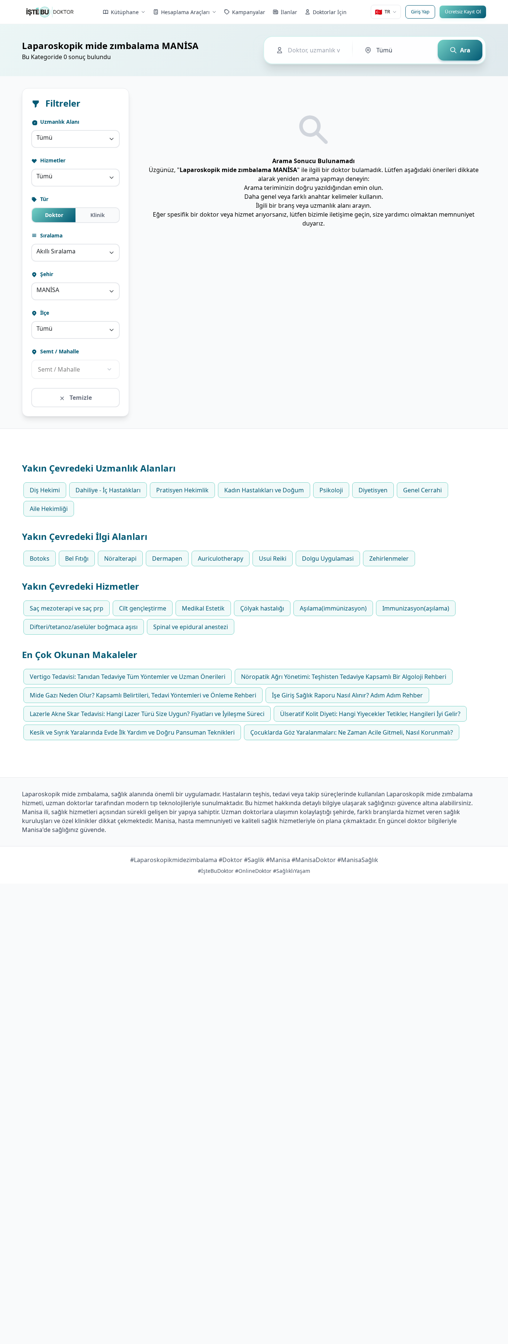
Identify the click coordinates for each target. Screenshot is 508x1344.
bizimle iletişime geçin (339, 214)
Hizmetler (52, 160)
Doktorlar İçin (330, 12)
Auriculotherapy (220, 558)
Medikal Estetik (203, 608)
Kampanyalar (248, 12)
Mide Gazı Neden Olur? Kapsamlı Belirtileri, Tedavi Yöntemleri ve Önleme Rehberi (143, 695)
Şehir (46, 274)
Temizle (80, 398)
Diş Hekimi (45, 490)
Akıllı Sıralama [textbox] (55, 251)
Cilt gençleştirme (142, 608)
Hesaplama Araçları (185, 12)
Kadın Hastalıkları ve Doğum (264, 490)
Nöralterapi (120, 558)
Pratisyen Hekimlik (182, 490)
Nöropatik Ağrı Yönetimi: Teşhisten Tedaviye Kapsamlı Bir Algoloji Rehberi (343, 677)
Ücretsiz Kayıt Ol (463, 11)
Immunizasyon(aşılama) (415, 608)
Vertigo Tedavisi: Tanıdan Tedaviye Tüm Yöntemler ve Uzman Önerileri (127, 677)
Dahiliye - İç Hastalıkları (108, 490)
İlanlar (289, 12)
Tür (43, 199)
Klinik (97, 214)
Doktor (54, 214)
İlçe (44, 312)
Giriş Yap (420, 11)
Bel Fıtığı (77, 558)
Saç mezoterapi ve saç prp (66, 608)
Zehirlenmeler (389, 558)
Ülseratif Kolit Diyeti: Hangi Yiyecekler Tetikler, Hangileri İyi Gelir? (370, 714)
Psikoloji (331, 490)
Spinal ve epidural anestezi (190, 627)
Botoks (39, 558)
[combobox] (75, 139)
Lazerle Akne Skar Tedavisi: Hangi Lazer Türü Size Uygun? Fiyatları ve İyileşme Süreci (147, 714)
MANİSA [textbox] (47, 290)
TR (382, 12)
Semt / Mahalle (59, 351)
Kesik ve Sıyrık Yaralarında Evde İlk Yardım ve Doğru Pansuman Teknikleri (132, 732)
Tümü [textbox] (44, 137)
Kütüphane (125, 12)
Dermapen (167, 558)
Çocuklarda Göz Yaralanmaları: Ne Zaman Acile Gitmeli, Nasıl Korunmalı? (351, 732)
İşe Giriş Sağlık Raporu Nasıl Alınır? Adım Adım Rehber (347, 695)
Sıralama (50, 235)
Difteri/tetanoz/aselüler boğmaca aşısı (84, 627)
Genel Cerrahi (422, 490)
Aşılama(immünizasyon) (333, 608)
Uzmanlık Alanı (59, 121)
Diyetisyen (373, 490)
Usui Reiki (272, 558)
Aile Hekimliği (49, 509)
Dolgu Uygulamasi (328, 558)
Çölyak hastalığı (262, 608)
